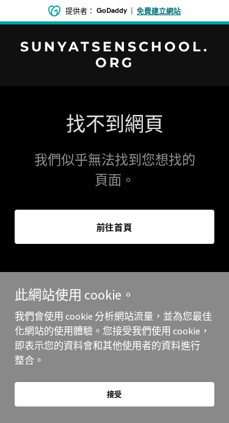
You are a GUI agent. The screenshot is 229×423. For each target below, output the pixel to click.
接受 (115, 394)
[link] (114, 63)
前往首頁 (114, 227)
